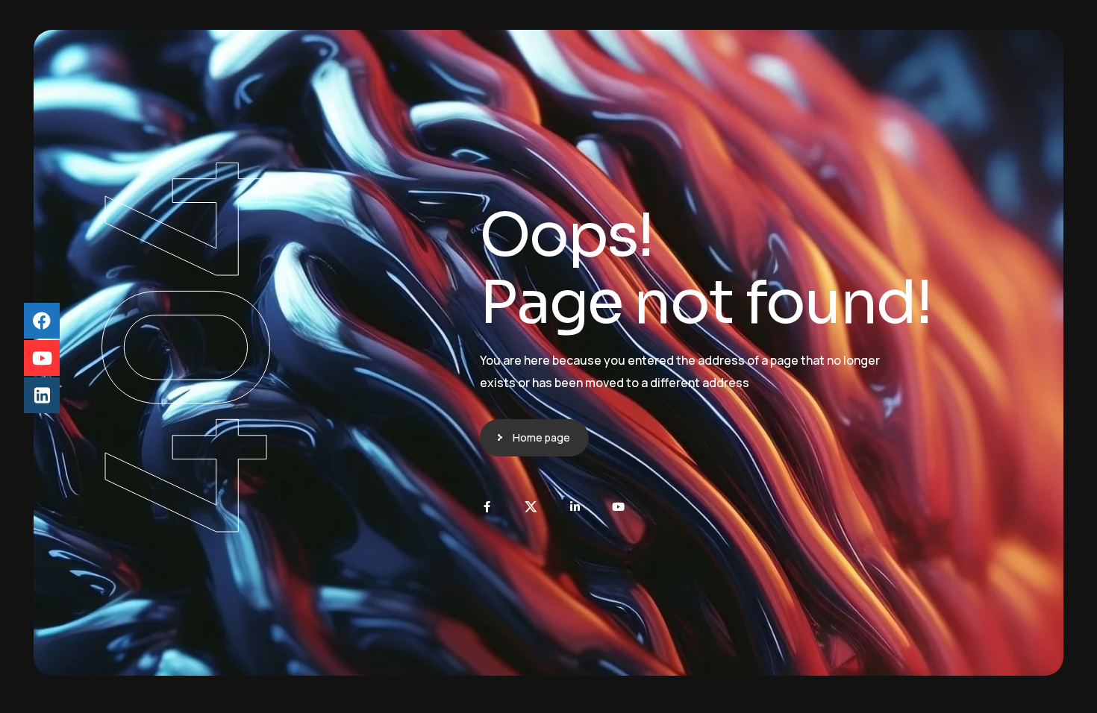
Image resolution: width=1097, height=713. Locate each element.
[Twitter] (531, 506)
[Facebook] (487, 506)
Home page (541, 437)
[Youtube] (619, 506)
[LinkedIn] (575, 506)
